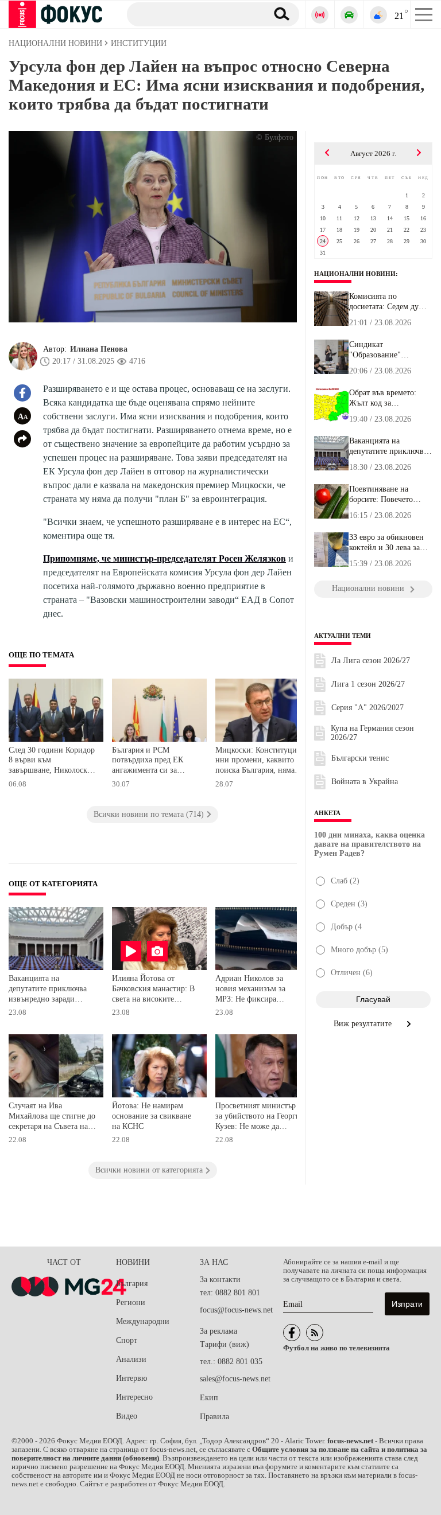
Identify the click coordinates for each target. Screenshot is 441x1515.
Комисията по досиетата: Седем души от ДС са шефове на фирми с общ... (389, 301)
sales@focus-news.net (235, 1378)
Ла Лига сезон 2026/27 (370, 660)
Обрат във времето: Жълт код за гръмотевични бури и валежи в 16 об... (386, 398)
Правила (214, 1416)
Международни (142, 1321)
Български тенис (360, 758)
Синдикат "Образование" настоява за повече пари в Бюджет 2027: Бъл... (385, 350)
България (132, 1283)
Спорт (126, 1340)
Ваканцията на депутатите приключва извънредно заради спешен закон (48, 990)
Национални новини (355, 273)
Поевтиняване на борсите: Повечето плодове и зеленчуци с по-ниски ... (388, 494)
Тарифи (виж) (224, 1344)
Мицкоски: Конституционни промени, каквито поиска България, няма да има (259, 761)
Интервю (131, 1378)
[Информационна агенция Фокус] (291, 1332)
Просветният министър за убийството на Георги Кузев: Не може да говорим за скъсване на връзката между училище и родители (259, 1117)
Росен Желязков (252, 558)
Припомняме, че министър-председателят (131, 558)
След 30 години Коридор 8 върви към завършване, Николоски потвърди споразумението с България (52, 761)
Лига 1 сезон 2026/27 (368, 684)
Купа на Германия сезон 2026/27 (372, 733)
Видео (126, 1416)
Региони (130, 1302)
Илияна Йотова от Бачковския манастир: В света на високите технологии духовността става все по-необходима (154, 990)
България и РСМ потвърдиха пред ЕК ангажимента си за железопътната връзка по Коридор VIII (155, 761)
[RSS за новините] (314, 1332)
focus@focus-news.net (236, 1310)
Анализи (131, 1359)
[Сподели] (22, 438)
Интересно (134, 1397)
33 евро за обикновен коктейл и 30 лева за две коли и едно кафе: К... (387, 542)
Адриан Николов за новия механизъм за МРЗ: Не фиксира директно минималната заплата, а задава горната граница (258, 990)
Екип (209, 1397)
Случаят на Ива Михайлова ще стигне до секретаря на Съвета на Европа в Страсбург (52, 1117)
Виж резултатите (364, 1023)
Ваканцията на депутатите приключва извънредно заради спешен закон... (388, 446)
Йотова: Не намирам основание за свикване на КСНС (151, 1115)
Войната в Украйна (364, 781)
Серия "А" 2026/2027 (367, 707)
